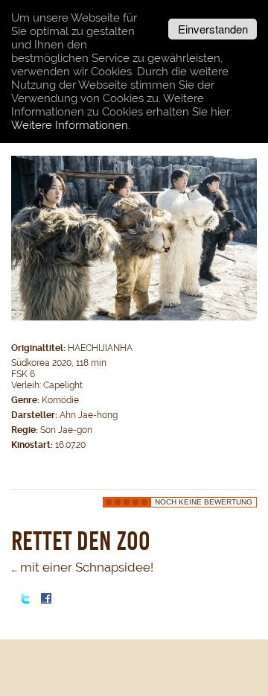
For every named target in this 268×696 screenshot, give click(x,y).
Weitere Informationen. (70, 125)
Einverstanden (213, 29)
